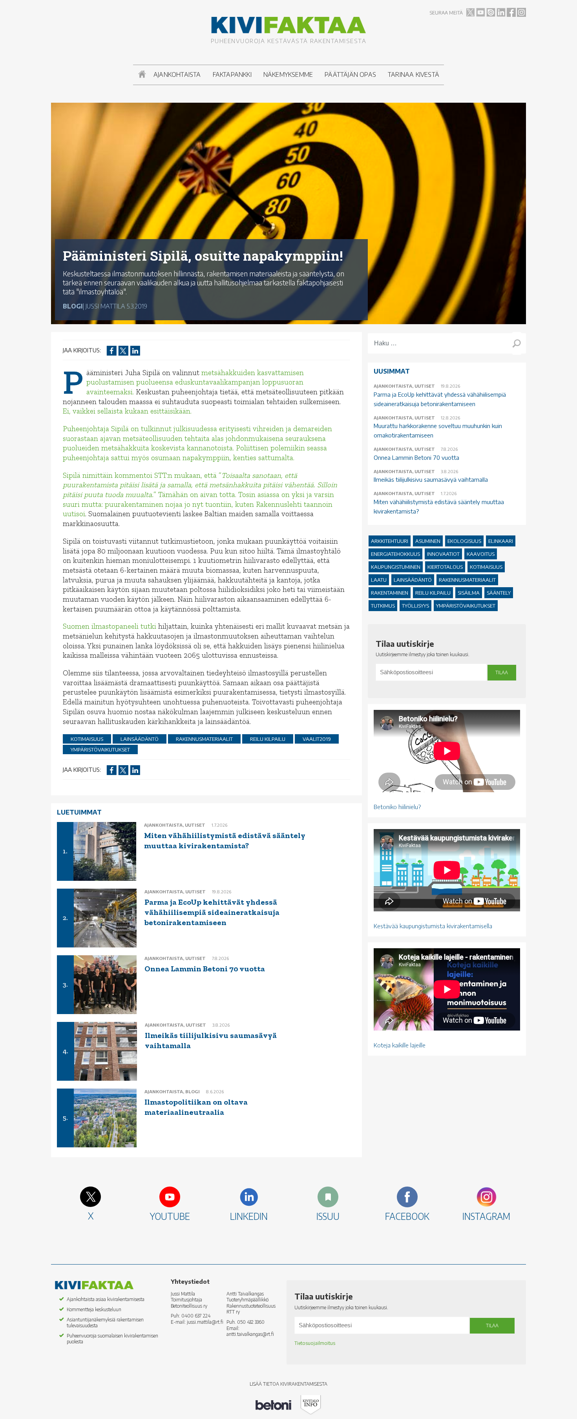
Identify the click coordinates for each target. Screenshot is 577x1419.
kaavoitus (481, 554)
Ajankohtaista (177, 74)
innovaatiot (443, 554)
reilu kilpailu (267, 739)
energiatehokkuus (395, 554)
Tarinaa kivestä (413, 74)
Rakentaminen (389, 593)
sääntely (499, 593)
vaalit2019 (317, 739)
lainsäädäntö (140, 739)
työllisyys (415, 605)
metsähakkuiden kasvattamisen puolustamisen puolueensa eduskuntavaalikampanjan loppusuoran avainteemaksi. (195, 382)
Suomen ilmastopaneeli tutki (109, 626)
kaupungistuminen (395, 567)
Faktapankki (232, 74)
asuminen (427, 541)
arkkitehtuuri (389, 541)
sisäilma (469, 593)
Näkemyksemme (288, 74)
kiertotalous (445, 567)
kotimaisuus (87, 739)
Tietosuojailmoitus (314, 1343)
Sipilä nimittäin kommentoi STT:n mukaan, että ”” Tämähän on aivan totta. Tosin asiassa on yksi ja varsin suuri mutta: (200, 490)
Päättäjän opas (350, 74)
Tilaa (501, 672)
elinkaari (500, 541)
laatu (379, 580)
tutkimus (383, 605)
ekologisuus (464, 541)
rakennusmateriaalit (204, 739)
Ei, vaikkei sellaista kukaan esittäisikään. (127, 411)
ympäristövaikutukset (100, 749)
